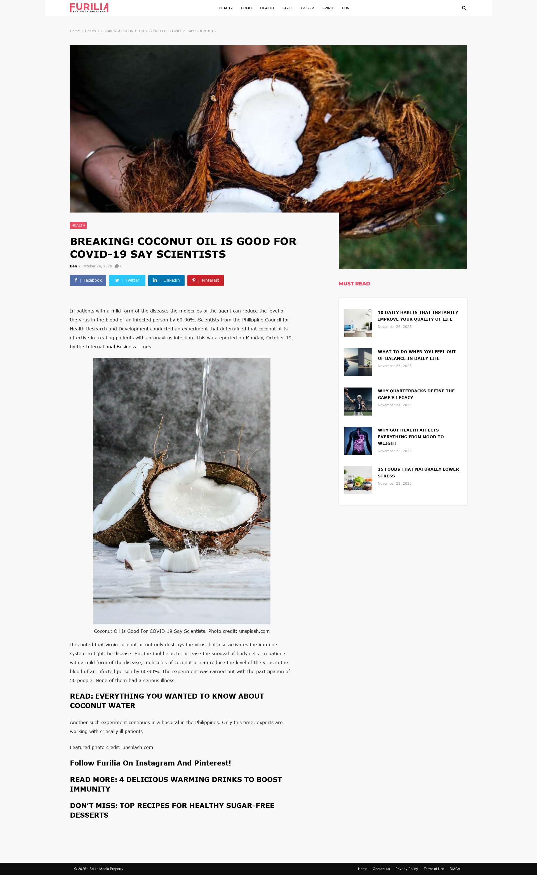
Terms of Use (434, 869)
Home (75, 31)
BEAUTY (226, 8)
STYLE (287, 8)
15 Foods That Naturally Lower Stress (418, 472)
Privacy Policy (406, 869)
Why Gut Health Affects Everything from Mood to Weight (411, 437)
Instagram (156, 763)
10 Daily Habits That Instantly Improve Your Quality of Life (418, 315)
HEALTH (267, 8)
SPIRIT (328, 8)
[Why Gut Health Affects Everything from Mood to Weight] (358, 440)
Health (90, 31)
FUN (346, 8)
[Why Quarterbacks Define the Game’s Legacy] (358, 400)
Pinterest (211, 763)
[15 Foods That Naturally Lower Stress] (358, 479)
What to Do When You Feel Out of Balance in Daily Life (417, 355)
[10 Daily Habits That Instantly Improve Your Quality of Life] (358, 322)
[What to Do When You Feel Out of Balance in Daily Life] (358, 361)
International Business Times (118, 346)
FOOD (246, 8)
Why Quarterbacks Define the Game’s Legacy (416, 394)
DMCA (455, 869)
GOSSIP (307, 8)
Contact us (381, 869)
